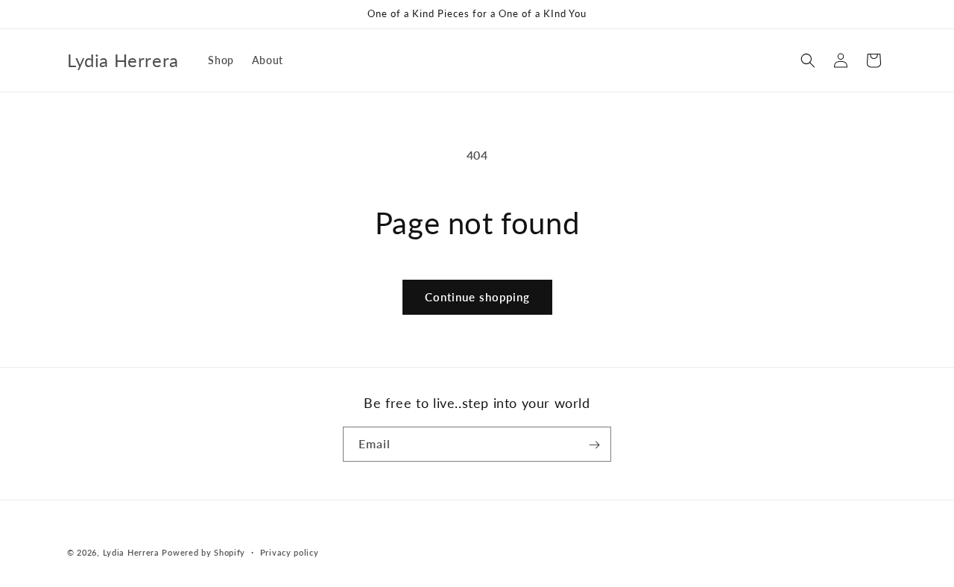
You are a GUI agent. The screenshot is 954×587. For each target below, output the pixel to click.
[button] (808, 60)
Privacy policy (289, 551)
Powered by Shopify (203, 552)
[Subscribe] (594, 444)
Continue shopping (477, 297)
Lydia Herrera (131, 552)
